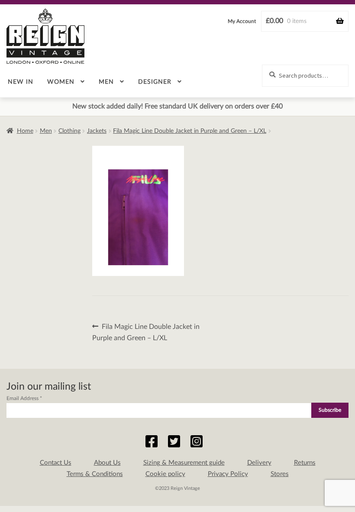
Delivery (259, 462)
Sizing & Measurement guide (184, 462)
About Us (107, 462)
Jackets (96, 131)
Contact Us (55, 462)
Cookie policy (165, 474)
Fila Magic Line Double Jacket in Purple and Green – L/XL (189, 131)
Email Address (24, 398)
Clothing (69, 131)
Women (60, 82)
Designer (154, 82)
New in (20, 82)
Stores (280, 474)
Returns (305, 462)
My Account (242, 21)
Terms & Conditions (95, 474)
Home (25, 131)
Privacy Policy (228, 474)
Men (106, 82)
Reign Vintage (45, 36)
